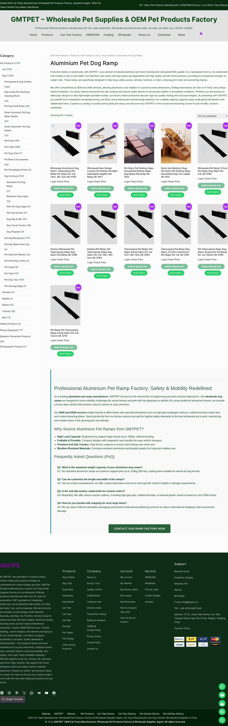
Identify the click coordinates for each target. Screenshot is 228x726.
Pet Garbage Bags (13, 286)
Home (33, 34)
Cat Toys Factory (127, 713)
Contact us (92, 648)
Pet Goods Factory (149, 713)
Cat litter (66, 620)
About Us (144, 34)
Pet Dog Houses (15, 212)
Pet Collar (9, 147)
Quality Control (94, 589)
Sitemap (46, 713)
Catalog (109, 34)
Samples (149, 601)
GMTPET (58, 713)
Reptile (5, 298)
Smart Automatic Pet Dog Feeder (17, 128)
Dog (98, 55)
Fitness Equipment (9, 330)
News (181, 34)
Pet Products (87, 55)
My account (126, 577)
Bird (4, 317)
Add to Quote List (63, 188)
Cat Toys (66, 614)
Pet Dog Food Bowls (14, 106)
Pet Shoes (9, 267)
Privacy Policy (94, 636)
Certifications (93, 595)
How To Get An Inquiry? (127, 620)
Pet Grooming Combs (15, 260)
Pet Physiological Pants (16, 169)
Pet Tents (9, 273)
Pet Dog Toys (11, 279)
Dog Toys (67, 583)
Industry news (94, 607)
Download (164, 34)
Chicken (6, 311)
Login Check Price (59, 181)
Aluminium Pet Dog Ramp (16, 184)
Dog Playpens (14, 231)
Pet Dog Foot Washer (15, 254)
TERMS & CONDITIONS (94, 628)
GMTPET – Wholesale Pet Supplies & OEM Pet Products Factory (114, 19)
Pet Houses (68, 638)
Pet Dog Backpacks (14, 238)
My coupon (126, 595)
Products (47, 34)
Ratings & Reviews (96, 620)
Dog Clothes (68, 577)
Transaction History (96, 614)
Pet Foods (9, 140)
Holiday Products (8, 323)
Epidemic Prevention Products (15, 336)
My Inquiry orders (129, 589)
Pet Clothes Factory (173, 713)
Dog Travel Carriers (16, 225)
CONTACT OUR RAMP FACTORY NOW (139, 528)
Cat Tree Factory (71, 34)
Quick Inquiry (65, 195)
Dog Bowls (67, 595)
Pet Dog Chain (11, 153)
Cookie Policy (94, 642)
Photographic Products (11, 346)
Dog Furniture (108, 55)
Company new (94, 601)
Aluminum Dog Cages (17, 196)
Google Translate (14, 699)
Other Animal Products (68, 646)
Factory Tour (93, 583)
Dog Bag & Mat (14, 219)
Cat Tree (66, 607)
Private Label (151, 589)
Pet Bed (66, 626)
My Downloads (127, 601)
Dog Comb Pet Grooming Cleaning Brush (17, 94)
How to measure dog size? (128, 609)
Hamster (6, 292)
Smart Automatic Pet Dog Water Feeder (17, 114)
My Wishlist (126, 583)
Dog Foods (67, 589)
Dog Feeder (68, 601)
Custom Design (152, 595)
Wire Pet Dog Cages (17, 206)
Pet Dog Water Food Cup (16, 244)
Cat (4, 69)
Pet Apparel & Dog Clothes (17, 81)
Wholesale (124, 34)
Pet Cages (67, 632)
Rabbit (5, 304)
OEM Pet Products (59, 55)
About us (91, 577)
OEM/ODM (92, 34)
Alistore (71, 713)
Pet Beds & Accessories (16, 159)
